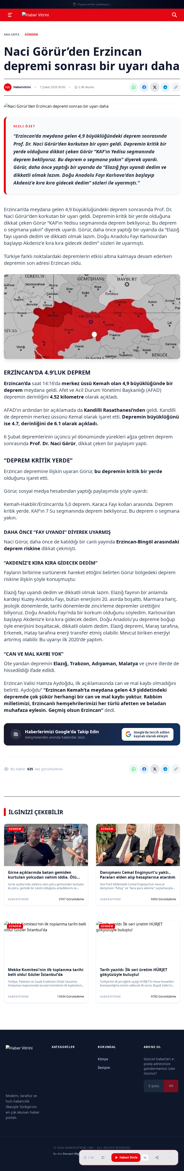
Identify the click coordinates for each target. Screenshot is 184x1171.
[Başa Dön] (169, 1157)
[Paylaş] (157, 1157)
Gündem (31, 35)
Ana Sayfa (11, 35)
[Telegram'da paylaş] (165, 87)
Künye (103, 1059)
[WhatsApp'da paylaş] (133, 87)
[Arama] (174, 15)
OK (171, 1086)
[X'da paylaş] (154, 87)
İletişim (104, 1067)
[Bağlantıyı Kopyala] (176, 87)
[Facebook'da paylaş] (144, 87)
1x (145, 1157)
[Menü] (10, 15)
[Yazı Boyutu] (103, 1157)
